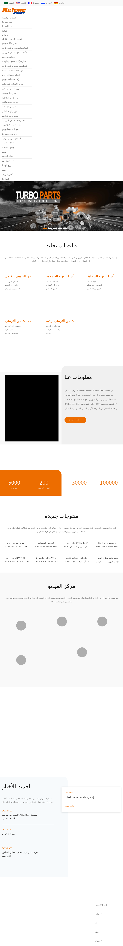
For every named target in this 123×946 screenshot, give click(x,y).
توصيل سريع (102, 800)
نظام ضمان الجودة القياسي (20, 831)
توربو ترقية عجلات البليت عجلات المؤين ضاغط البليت (108, 625)
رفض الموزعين (8, 160)
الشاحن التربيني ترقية (11, 138)
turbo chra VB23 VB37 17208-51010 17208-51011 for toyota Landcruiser (46, 625)
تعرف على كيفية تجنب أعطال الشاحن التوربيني (20, 938)
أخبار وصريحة (7, 174)
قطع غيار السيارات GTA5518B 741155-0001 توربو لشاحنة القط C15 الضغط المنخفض (46, 584)
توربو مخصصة (8, 147)
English (24, 3)
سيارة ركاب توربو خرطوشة (14, 61)
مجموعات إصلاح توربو (11, 124)
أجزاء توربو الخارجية (11, 75)
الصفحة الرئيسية (9, 17)
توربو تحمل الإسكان (11, 88)
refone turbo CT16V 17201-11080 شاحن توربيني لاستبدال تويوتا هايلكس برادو (76, 584)
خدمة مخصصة (102, 831)
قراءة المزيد (74, 419)
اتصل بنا (5, 179)
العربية (11, 3)
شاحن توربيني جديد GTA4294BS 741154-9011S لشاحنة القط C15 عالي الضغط (15, 584)
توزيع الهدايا (7, 165)
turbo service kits (11, 134)
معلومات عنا (7, 22)
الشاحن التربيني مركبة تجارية (15, 48)
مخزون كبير (62, 800)
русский (52, 3)
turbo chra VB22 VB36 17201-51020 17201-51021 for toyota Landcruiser (15, 625)
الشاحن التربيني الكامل (12, 39)
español (65, 3)
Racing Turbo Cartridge (14, 70)
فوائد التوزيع (7, 156)
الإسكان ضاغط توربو (11, 79)
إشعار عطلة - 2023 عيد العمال (80, 915)
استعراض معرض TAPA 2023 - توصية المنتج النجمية (21, 901)
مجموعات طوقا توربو (11, 129)
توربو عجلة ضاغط (10, 102)
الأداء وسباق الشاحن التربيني (14, 52)
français (38, 3)
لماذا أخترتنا (7, 26)
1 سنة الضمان (61, 831)
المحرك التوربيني (9, 93)
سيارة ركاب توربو (10, 43)
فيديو (4, 170)
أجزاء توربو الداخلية (10, 98)
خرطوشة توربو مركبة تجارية (14, 66)
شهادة (5, 31)
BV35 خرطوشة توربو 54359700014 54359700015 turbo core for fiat (108, 584)
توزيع (4, 151)
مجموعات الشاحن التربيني (13, 120)
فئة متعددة (20, 800)
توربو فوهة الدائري (10, 116)
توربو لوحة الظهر (9, 111)
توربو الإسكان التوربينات (12, 84)
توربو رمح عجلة (9, 106)
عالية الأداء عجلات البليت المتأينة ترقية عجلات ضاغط (77, 625)
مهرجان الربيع (8, 918)
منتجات (5, 35)
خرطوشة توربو (8, 57)
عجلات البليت (8, 142)
